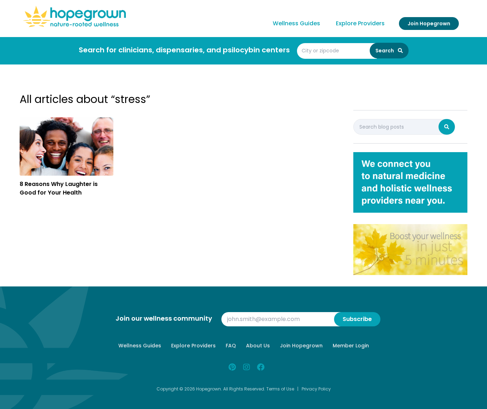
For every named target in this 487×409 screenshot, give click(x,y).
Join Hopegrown (428, 23)
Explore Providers (360, 23)
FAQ (231, 345)
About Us (258, 345)
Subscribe (357, 319)
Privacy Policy (316, 389)
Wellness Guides (296, 23)
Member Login (351, 345)
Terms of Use (280, 389)
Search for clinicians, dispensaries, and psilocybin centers (184, 50)
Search (385, 50)
